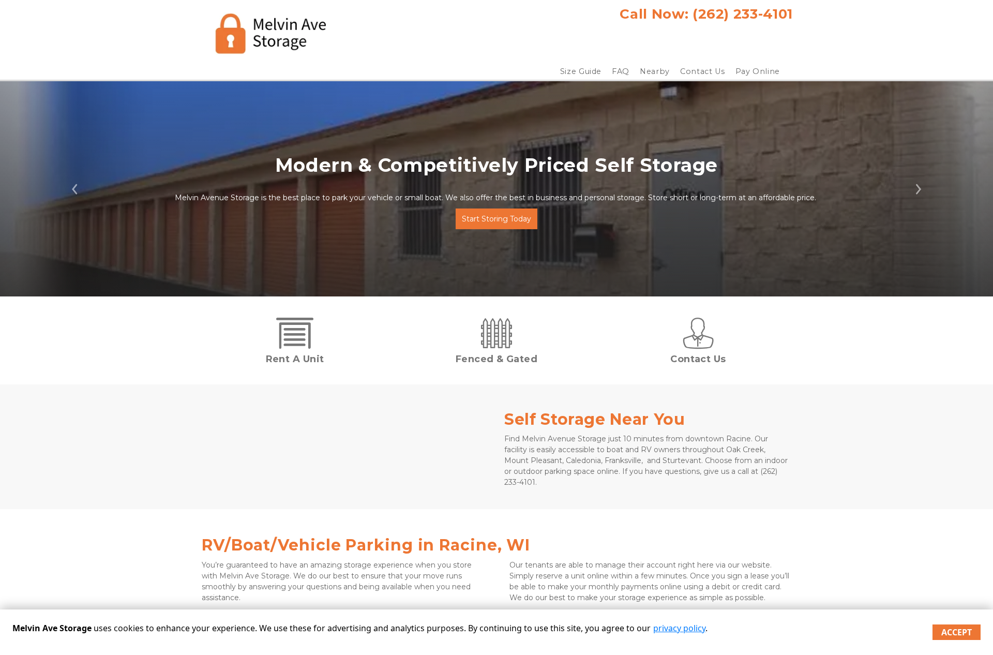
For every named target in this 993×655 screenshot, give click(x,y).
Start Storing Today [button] (496, 219)
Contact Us (702, 71)
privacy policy (679, 628)
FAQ (620, 71)
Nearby (655, 71)
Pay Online (757, 71)
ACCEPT (956, 632)
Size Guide (581, 71)
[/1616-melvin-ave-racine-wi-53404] (294, 343)
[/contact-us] (698, 343)
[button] (74, 188)
